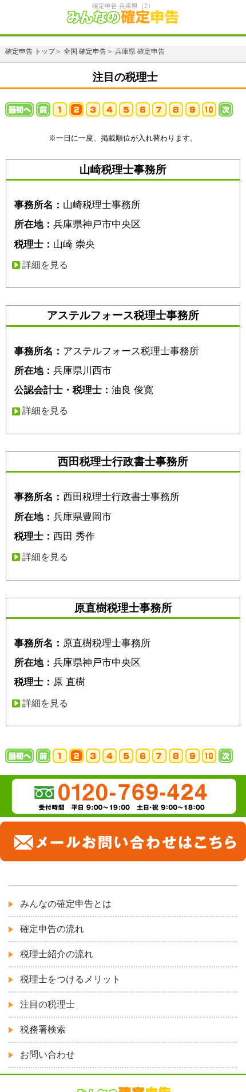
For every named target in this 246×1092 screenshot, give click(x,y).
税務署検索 (43, 1029)
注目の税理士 (47, 1004)
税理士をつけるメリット (70, 979)
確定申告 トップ (30, 51)
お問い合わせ (47, 1054)
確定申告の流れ (52, 929)
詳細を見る (45, 265)
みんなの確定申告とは (66, 904)
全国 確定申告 (85, 51)
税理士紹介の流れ (56, 954)
